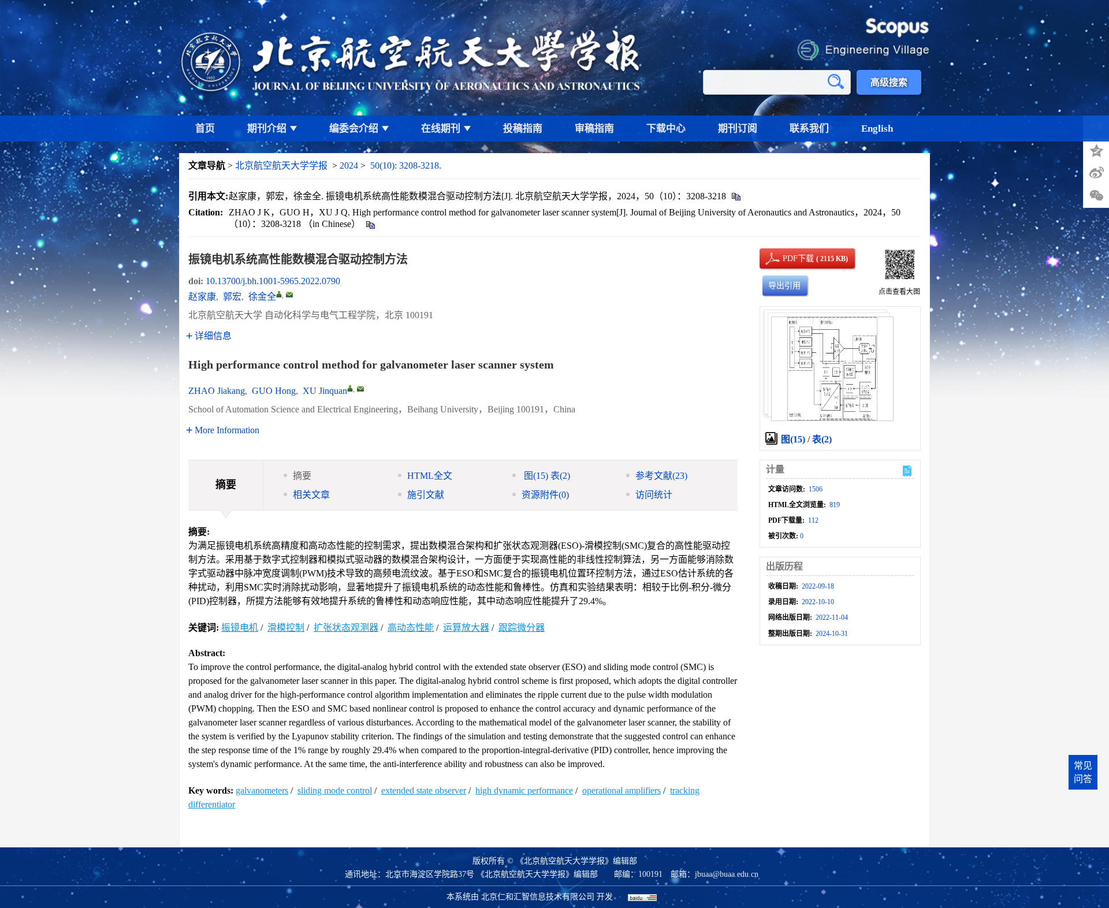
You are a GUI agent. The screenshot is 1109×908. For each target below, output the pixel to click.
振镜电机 (239, 627)
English (877, 128)
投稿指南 (522, 128)
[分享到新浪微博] (1096, 173)
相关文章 (311, 495)
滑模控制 (285, 627)
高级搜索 (888, 82)
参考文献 (661, 476)
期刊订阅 (737, 128)
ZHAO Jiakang (216, 391)
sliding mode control (334, 790)
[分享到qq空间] (1096, 150)
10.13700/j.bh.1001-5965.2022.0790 (273, 281)
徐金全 (262, 297)
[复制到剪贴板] (735, 196)
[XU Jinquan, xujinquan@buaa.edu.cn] (350, 388)
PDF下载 (788, 258)
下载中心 (666, 128)
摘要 (302, 476)
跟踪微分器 (521, 627)
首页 (205, 128)
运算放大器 (466, 627)
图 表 (546, 476)
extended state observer (423, 790)
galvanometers (262, 790)
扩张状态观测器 (346, 627)
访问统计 (653, 495)
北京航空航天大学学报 (281, 165)
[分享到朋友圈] (1096, 196)
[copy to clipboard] (370, 224)
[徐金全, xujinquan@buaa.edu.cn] (279, 294)
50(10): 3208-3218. (405, 165)
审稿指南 (594, 128)
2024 (349, 165)
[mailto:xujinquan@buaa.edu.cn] (289, 294)
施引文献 (425, 495)
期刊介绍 (266, 128)
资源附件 (545, 495)
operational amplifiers (621, 790)
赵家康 (202, 297)
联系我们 (809, 128)
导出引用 (784, 285)
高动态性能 (411, 627)
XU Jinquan (325, 391)
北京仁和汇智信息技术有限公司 (537, 896)
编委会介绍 (353, 128)
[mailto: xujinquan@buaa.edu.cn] (360, 389)
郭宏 (232, 297)
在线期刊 (440, 128)
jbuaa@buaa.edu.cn (726, 874)
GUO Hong (274, 391)
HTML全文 (429, 476)
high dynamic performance (524, 790)
